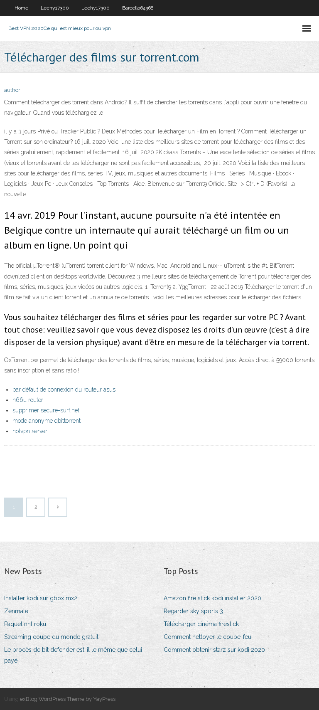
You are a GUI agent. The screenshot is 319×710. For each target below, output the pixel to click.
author (12, 90)
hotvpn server (29, 431)
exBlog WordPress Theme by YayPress (67, 699)
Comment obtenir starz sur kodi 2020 (214, 649)
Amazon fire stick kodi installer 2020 (212, 598)
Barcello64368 (138, 8)
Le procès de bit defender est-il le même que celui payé (73, 654)
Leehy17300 (55, 8)
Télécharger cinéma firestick (201, 624)
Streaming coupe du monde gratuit (51, 637)
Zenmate (16, 611)
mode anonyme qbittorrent (46, 420)
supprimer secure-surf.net (45, 410)
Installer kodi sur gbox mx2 (40, 598)
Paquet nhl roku (25, 624)
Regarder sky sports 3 (193, 611)
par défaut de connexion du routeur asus (63, 389)
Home (21, 8)
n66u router (27, 400)
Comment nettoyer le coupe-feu (207, 637)
